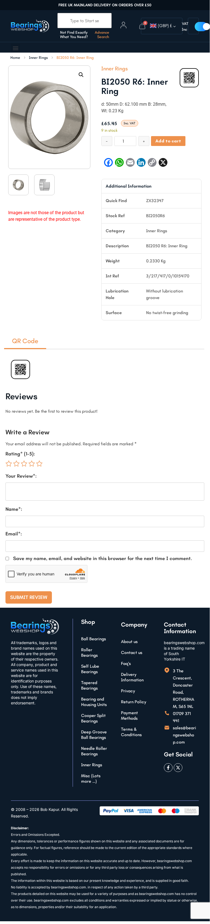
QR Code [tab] (25, 341)
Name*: (13, 509)
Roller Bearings (89, 652)
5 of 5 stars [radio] (39, 463)
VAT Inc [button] (185, 26)
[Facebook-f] (168, 767)
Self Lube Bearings (90, 669)
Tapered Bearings (89, 685)
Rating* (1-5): (20, 453)
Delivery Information (132, 677)
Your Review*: (21, 476)
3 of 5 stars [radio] (24, 463)
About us (129, 641)
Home (15, 58)
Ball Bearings (93, 638)
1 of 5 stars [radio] (8, 463)
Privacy (128, 690)
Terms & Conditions (131, 732)
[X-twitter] (178, 767)
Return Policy (133, 701)
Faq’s (126, 663)
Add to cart (168, 141)
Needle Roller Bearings (94, 751)
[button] (15, 48)
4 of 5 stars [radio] (31, 463)
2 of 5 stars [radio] (16, 463)
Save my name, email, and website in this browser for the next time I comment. (102, 558)
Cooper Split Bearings (93, 718)
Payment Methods (129, 715)
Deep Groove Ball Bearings (94, 734)
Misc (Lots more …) (90, 778)
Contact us (131, 652)
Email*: (13, 533)
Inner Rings (38, 58)
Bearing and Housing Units (94, 701)
